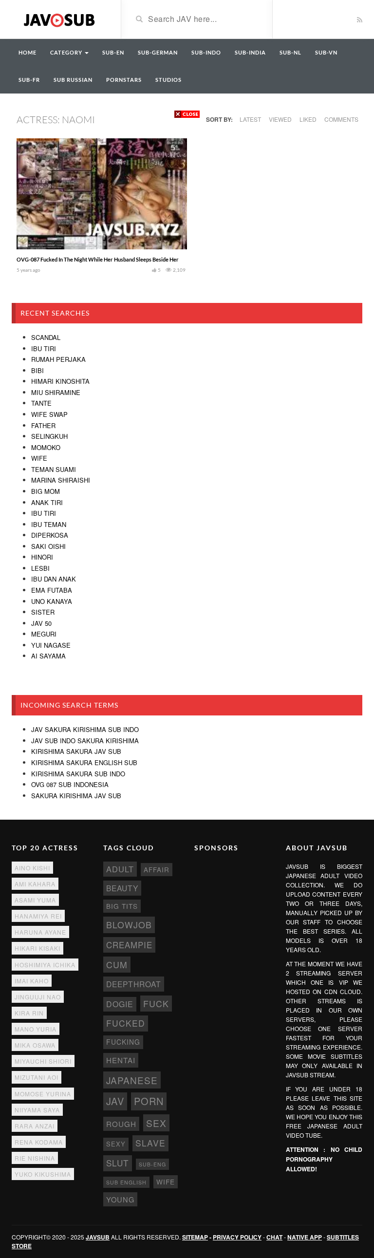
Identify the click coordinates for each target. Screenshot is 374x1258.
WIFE (165, 1181)
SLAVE (150, 1143)
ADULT (120, 869)
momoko (45, 447)
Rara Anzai (35, 1126)
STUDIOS (168, 79)
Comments (341, 119)
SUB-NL (290, 52)
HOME (28, 52)
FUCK (156, 1003)
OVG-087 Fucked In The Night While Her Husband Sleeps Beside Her (98, 259)
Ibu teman (48, 524)
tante (41, 403)
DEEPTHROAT (133, 983)
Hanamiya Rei (38, 916)
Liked (308, 119)
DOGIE (119, 1004)
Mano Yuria (35, 1029)
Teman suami (53, 469)
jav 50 (41, 623)
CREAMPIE (129, 945)
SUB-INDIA (250, 52)
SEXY (116, 1143)
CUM (117, 964)
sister (43, 612)
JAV (115, 1101)
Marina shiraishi (60, 480)
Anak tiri (47, 502)
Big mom (45, 491)
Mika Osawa (35, 1045)
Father (43, 425)
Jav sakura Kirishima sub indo (85, 729)
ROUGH (121, 1124)
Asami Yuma (35, 900)
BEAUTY (122, 887)
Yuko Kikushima (43, 1174)
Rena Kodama (39, 1142)
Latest (250, 119)
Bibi (37, 370)
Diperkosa (49, 535)
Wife (39, 458)
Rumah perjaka (58, 359)
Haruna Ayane (40, 932)
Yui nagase (51, 645)
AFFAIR (156, 869)
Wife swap (49, 414)
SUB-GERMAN (158, 52)
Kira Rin (29, 1013)
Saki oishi (48, 546)
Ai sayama (48, 655)
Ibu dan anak (53, 578)
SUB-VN (326, 52)
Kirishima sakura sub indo (78, 773)
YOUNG (120, 1199)
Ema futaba (51, 590)
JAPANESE (132, 1080)
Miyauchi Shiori (43, 1061)
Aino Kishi (32, 868)
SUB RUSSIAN (73, 79)
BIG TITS (122, 906)
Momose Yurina (43, 1093)
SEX (156, 1122)
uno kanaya (51, 601)
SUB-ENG (152, 1164)
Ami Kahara (35, 884)
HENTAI (120, 1060)
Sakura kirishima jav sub (76, 795)
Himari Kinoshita (60, 381)
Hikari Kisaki (37, 948)
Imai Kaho (32, 980)
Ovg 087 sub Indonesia (70, 784)
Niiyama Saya (37, 1110)
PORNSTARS (124, 79)
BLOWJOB (129, 925)
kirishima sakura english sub (84, 762)
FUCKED (125, 1023)
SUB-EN (113, 52)
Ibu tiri (43, 348)
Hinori (42, 557)
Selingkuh (49, 436)
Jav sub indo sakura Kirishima (85, 740)
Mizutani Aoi (36, 1077)
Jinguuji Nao (38, 997)
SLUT (117, 1163)
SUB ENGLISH (126, 1182)
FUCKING (123, 1042)
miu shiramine (55, 392)
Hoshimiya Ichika (45, 964)
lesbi (40, 568)
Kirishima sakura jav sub (76, 751)
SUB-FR (29, 79)
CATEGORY (67, 52)
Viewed (280, 119)
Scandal (45, 337)
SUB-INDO (206, 52)
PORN (149, 1101)
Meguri (43, 633)
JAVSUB (98, 1237)
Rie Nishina (35, 1158)
